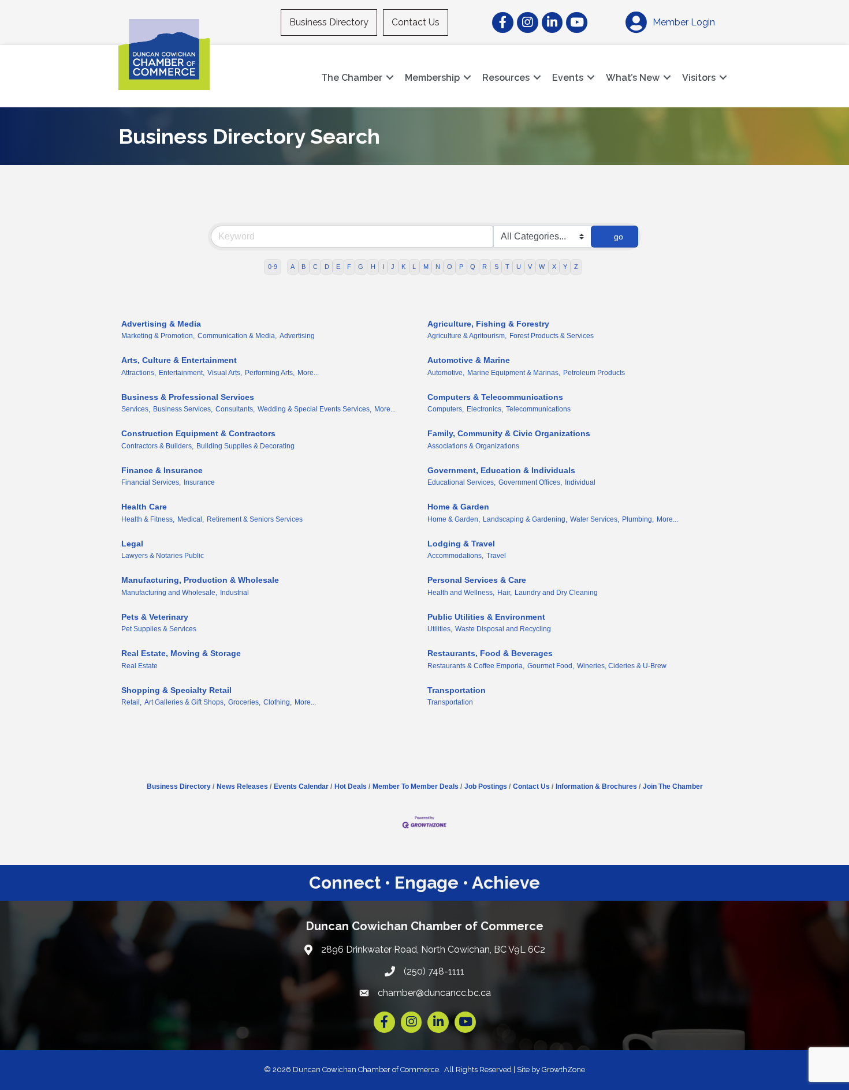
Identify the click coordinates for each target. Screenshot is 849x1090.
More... (308, 373)
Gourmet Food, (550, 666)
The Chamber (351, 77)
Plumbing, (638, 519)
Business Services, (183, 409)
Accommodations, (455, 556)
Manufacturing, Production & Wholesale (200, 580)
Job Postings (485, 786)
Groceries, (244, 702)
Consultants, (235, 409)
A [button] (293, 266)
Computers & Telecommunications (495, 397)
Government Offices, (530, 482)
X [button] (554, 266)
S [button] (496, 266)
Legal (132, 543)
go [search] (618, 236)
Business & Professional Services (187, 397)
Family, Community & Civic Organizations (508, 433)
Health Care (144, 506)
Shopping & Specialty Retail (176, 690)
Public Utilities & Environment (486, 616)
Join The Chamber (673, 786)
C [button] (315, 266)
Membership (432, 77)
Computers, (445, 409)
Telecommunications (538, 409)
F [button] (349, 266)
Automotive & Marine (468, 360)
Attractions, (138, 373)
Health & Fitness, (147, 519)
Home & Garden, (453, 519)
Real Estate (139, 666)
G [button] (360, 266)
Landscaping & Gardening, (525, 519)
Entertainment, (181, 373)
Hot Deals (350, 786)
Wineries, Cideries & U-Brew (621, 666)
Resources (506, 77)
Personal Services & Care (476, 580)
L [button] (414, 266)
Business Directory (328, 22)
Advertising (297, 336)
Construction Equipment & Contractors (198, 433)
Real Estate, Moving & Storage (181, 653)
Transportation (456, 690)
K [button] (403, 266)
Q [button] (472, 266)
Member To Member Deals (416, 786)
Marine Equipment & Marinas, (513, 373)
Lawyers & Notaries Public (162, 556)
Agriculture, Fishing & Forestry (488, 323)
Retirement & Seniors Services (255, 519)
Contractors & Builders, (157, 446)
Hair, (504, 593)
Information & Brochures (596, 786)
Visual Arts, (224, 373)
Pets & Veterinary (154, 616)
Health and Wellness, (460, 593)
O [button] (449, 266)
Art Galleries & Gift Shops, (184, 702)
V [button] (530, 266)
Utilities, (439, 629)
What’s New (633, 77)
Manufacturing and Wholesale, (169, 593)
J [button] (392, 266)
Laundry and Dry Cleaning (556, 593)
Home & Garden (458, 506)
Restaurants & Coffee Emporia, (475, 666)
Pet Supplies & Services (158, 629)
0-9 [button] (272, 266)
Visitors (699, 77)
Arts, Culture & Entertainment (179, 360)
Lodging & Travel (461, 543)
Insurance (199, 482)
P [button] (461, 266)
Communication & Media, (237, 336)
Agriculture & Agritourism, (467, 336)
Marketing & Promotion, (158, 336)
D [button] (327, 266)
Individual (580, 482)
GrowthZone (563, 1069)
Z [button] (576, 266)
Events (567, 77)
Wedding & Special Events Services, (314, 409)
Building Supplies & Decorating (245, 446)
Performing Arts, (270, 373)
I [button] (383, 266)
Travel (496, 556)
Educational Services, (461, 482)
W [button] (542, 266)
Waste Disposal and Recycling (503, 629)
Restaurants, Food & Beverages (490, 653)
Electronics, (485, 409)
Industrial (234, 593)
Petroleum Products (594, 373)
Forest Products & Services (551, 336)
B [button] (303, 266)
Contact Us (416, 22)
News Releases (242, 786)
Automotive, (445, 373)
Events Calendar (301, 786)
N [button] (437, 266)
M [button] (426, 266)
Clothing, (277, 702)
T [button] (507, 266)
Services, (135, 409)
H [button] (373, 266)
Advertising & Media (161, 323)
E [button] (338, 266)
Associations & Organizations (473, 446)
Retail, (131, 702)
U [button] (518, 266)
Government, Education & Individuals (501, 470)
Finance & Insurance (162, 470)
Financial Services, (151, 482)
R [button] (484, 266)
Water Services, (594, 519)
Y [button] (565, 266)
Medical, (190, 519)
